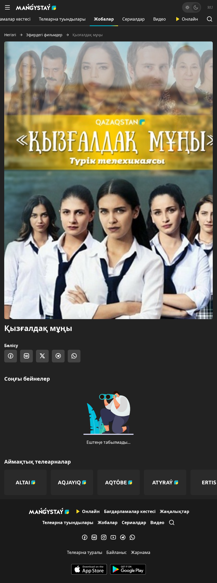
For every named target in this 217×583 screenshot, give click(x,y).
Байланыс (116, 552)
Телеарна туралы (84, 552)
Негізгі (10, 34)
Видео (159, 19)
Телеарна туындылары (62, 19)
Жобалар (104, 19)
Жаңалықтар (174, 511)
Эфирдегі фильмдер (44, 34)
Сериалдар (133, 19)
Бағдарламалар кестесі (130, 511)
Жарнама (140, 552)
